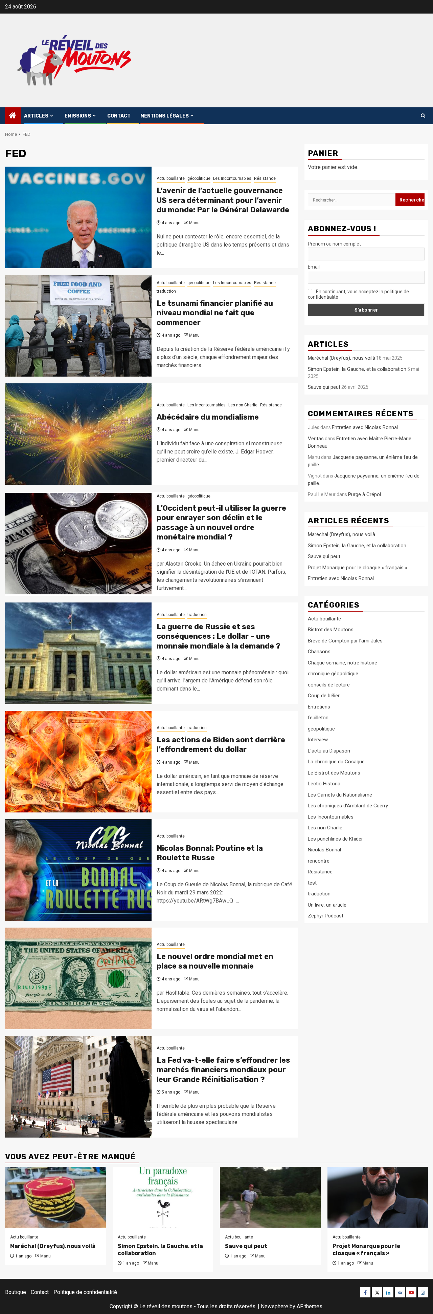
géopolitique (198, 178)
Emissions (78, 116)
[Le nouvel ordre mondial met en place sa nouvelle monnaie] (78, 978)
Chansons (319, 652)
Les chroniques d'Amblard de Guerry (348, 806)
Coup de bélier (324, 696)
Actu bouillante (171, 178)
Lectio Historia (324, 784)
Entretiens (319, 707)
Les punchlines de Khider (335, 839)
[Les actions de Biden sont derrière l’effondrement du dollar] (78, 761)
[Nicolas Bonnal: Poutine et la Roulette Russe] (78, 870)
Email (314, 267)
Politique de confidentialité (85, 1292)
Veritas (316, 439)
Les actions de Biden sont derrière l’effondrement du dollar (221, 744)
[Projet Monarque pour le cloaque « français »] (377, 1197)
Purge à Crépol (364, 494)
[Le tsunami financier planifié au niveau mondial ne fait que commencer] (78, 326)
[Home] (13, 116)
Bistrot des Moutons (331, 630)
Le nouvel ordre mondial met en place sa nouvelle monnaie (215, 961)
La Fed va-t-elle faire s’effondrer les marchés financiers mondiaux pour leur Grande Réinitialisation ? (223, 1070)
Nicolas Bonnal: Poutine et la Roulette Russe (210, 853)
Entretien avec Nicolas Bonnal (365, 427)
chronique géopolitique (333, 674)
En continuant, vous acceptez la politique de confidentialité (358, 294)
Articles (36, 116)
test (312, 883)
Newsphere (274, 1306)
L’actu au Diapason (329, 751)
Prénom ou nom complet (334, 244)
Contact (119, 116)
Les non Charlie (242, 405)
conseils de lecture (329, 685)
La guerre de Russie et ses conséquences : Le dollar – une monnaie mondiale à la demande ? (218, 636)
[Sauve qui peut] (270, 1197)
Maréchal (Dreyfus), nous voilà (341, 358)
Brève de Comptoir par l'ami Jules (345, 641)
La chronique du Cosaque (336, 762)
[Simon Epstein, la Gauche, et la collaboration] (163, 1197)
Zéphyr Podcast (325, 916)
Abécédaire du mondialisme (208, 417)
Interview (318, 740)
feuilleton (318, 718)
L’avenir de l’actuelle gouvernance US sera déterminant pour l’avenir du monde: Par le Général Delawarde (223, 200)
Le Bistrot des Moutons (334, 773)
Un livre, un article (327, 905)
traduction (166, 291)
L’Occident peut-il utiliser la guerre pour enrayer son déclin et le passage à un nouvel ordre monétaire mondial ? (221, 523)
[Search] (423, 115)
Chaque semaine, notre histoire (342, 663)
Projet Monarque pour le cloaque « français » (357, 568)
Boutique (15, 1292)
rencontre (318, 861)
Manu (194, 222)
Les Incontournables (232, 178)
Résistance (265, 178)
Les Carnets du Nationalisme (340, 795)
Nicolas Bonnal (324, 850)
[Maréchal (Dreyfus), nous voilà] (55, 1197)
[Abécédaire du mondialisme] (78, 434)
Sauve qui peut (324, 387)
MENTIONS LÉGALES (164, 116)
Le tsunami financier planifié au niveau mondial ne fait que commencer (215, 313)
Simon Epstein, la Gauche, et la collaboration (357, 369)
